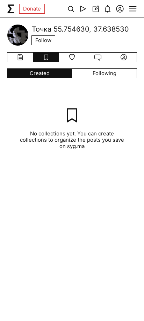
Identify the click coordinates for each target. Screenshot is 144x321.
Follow (43, 40)
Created (40, 73)
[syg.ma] (10, 8)
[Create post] (95, 8)
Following (104, 73)
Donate (32, 8)
